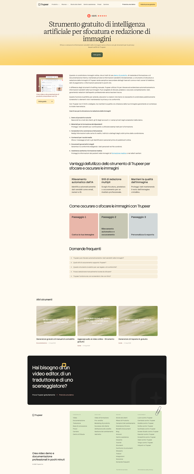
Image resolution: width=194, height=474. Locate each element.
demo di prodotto (120, 75)
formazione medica (119, 153)
